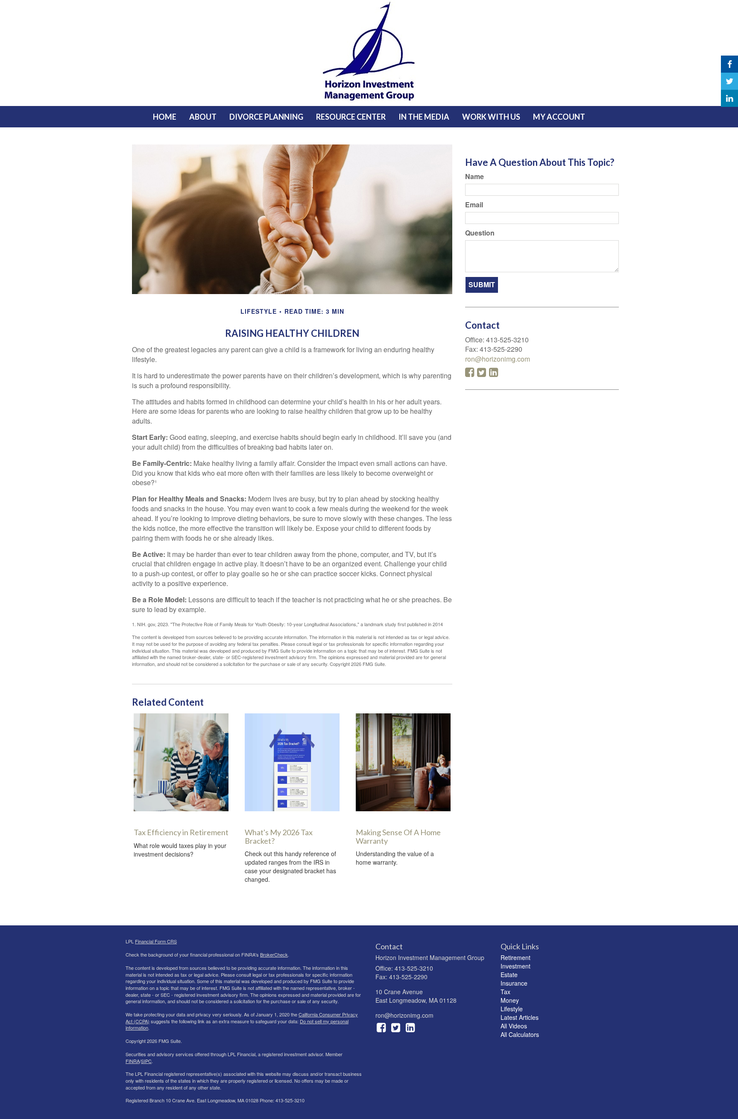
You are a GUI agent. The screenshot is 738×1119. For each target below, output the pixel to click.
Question (480, 233)
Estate (509, 974)
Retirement (515, 957)
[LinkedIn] (729, 98)
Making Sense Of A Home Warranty (398, 836)
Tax (505, 991)
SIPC (146, 1060)
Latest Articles (520, 1017)
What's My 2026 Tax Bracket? (279, 836)
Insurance (514, 983)
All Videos (514, 1026)
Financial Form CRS (156, 941)
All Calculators (520, 1034)
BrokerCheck (274, 954)
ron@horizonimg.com (497, 359)
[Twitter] (729, 81)
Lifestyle (512, 1008)
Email (474, 204)
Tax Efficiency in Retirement (181, 832)
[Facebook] (729, 64)
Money (510, 1000)
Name (474, 176)
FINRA (133, 1060)
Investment (515, 966)
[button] (203, 116)
